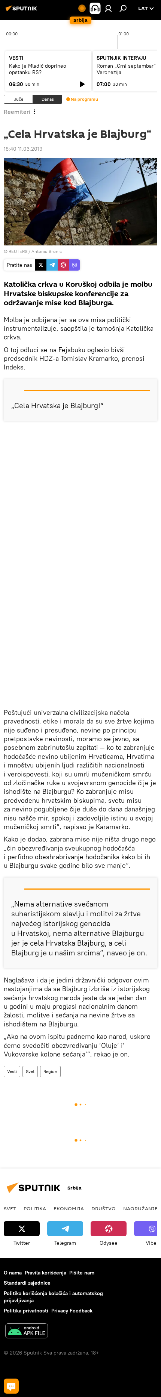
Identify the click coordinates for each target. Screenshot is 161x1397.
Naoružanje (140, 1208)
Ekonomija (69, 1208)
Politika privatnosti (26, 1310)
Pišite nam (81, 1272)
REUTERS (18, 251)
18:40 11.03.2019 (23, 148)
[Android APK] (26, 1331)
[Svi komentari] (11, 1386)
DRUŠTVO (103, 1208)
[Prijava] (108, 8)
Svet (30, 1071)
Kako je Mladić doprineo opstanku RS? (37, 69)
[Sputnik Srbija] (22, 11)
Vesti (12, 1071)
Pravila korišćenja (45, 1272)
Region (50, 1071)
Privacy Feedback (71, 1310)
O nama (13, 1272)
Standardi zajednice (27, 1282)
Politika (35, 1208)
